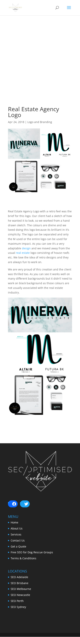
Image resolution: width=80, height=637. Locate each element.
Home (14, 522)
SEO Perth (17, 601)
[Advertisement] (40, 66)
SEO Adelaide (19, 577)
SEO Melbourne (21, 589)
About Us (17, 528)
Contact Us (18, 540)
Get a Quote (18, 546)
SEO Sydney (18, 607)
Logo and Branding (39, 122)
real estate (23, 253)
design (26, 248)
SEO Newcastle (20, 595)
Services (16, 534)
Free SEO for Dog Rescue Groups (32, 552)
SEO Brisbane (19, 583)
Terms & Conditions (23, 558)
